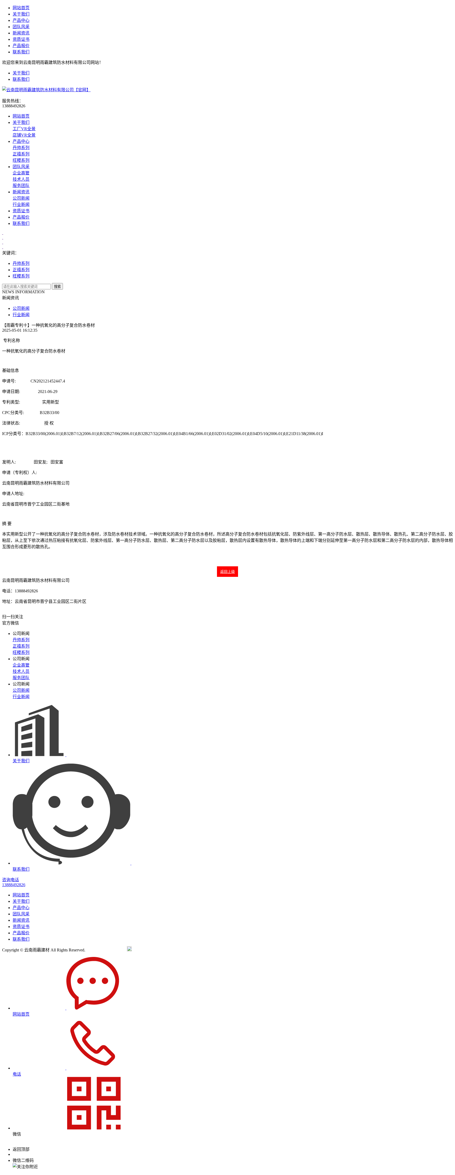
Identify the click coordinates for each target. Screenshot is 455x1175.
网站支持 (191, 950)
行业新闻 (21, 204)
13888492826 (24, 1154)
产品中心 (21, 20)
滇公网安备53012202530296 (157, 950)
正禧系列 (21, 154)
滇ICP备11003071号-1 (106, 950)
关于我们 (21, 14)
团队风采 (21, 26)
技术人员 (21, 179)
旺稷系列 (21, 160)
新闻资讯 (21, 33)
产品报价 (21, 45)
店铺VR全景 (24, 135)
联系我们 (21, 52)
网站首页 (21, 8)
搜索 (57, 287)
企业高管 (21, 173)
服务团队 (21, 185)
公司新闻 (21, 198)
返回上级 (227, 572)
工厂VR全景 (24, 129)
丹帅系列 (21, 147)
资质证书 (21, 39)
